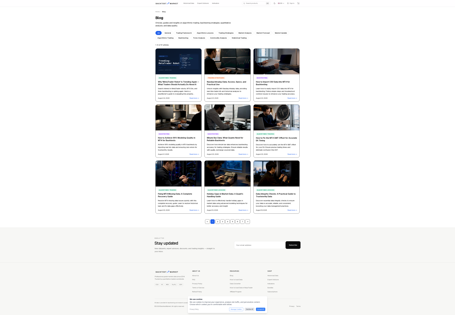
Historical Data (188, 3)
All (158, 33)
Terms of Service (198, 288)
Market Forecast (263, 33)
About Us (195, 276)
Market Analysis (245, 33)
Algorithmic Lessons (205, 33)
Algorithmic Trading (165, 38)
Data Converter (235, 284)
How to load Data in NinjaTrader (241, 288)
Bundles (270, 288)
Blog (231, 276)
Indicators (215, 3)
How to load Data (236, 280)
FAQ (193, 280)
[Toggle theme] (274, 3)
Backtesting (183, 38)
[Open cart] (298, 3)
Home (157, 12)
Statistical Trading (239, 38)
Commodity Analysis (218, 38)
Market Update (281, 33)
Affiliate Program (235, 292)
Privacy (291, 306)
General (168, 33)
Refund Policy (197, 292)
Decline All (249, 309)
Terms (298, 306)
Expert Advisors (203, 3)
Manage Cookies (236, 309)
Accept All (260, 309)
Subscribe (293, 245)
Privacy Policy (197, 284)
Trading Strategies (226, 33)
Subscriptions (273, 292)
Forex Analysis (199, 38)
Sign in (292, 3)
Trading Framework (184, 33)
